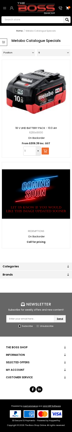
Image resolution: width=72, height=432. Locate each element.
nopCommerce (30, 406)
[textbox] (32, 19)
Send (60, 318)
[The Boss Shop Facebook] (33, 389)
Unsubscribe (46, 326)
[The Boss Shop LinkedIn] (39, 389)
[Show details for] (36, 194)
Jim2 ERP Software (52, 406)
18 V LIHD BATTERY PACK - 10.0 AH (36, 128)
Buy (45, 151)
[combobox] (29, 151)
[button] (38, 151)
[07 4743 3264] (60, 8)
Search (67, 19)
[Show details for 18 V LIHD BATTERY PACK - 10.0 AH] (36, 91)
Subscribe (27, 326)
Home (19, 30)
